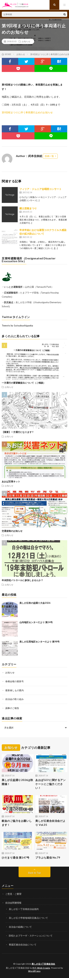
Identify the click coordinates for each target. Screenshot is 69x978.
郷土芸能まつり (28, 208)
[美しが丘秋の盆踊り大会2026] (10, 609)
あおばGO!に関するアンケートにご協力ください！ (50, 783)
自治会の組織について (20, 926)
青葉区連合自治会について (22, 944)
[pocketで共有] (18, 68)
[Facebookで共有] (10, 61)
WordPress (34, 971)
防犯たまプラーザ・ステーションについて (31, 935)
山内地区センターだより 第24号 (36, 622)
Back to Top (34, 872)
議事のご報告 (12, 708)
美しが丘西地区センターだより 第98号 (39, 641)
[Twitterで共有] (26, 61)
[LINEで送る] (50, 68)
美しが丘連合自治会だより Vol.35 (50, 822)
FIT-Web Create (41, 968)
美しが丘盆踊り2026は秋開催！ (17, 781)
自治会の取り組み (14, 699)
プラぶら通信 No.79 (47, 857)
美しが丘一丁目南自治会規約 (24, 909)
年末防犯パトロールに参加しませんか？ (22, 580)
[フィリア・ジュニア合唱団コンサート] (10, 195)
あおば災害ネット (11, 481)
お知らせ (26, 41)
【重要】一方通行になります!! (17, 432)
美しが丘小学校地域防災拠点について (28, 917)
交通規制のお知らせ (12, 530)
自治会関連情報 (13, 902)
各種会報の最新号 (14, 681)
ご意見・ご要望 (13, 893)
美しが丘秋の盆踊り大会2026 (34, 602)
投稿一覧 (49, 156)
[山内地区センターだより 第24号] (10, 628)
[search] (64, 14)
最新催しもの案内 (14, 690)
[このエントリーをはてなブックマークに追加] (59, 61)
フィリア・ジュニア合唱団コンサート (40, 188)
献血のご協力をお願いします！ (17, 822)
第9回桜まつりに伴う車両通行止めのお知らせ (27, 112)
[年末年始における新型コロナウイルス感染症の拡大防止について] (10, 236)
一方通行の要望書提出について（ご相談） (23, 382)
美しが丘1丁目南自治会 (43, 964)
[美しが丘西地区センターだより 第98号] (10, 648)
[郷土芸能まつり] (10, 214)
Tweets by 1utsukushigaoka (17, 325)
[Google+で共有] (42, 61)
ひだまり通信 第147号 (15, 857)
